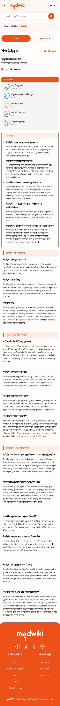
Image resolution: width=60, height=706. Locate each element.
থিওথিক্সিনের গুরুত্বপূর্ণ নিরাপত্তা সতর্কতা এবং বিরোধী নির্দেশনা (30, 226)
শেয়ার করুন (17, 69)
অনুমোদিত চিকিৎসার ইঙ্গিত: (12, 59)
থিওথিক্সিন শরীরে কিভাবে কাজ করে (19, 161)
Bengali (52, 51)
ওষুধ (15, 675)
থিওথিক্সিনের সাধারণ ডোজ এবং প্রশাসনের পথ (23, 182)
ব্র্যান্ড (15, 662)
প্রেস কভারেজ (45, 675)
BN (51, 5)
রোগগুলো (15, 681)
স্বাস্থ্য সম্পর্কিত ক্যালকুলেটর (15, 668)
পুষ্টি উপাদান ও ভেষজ (15, 688)
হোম (6, 26)
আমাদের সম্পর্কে (45, 662)
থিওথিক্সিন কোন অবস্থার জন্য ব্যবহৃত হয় (22, 142)
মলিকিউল (14, 26)
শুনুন (6, 69)
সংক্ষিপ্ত (16, 38)
